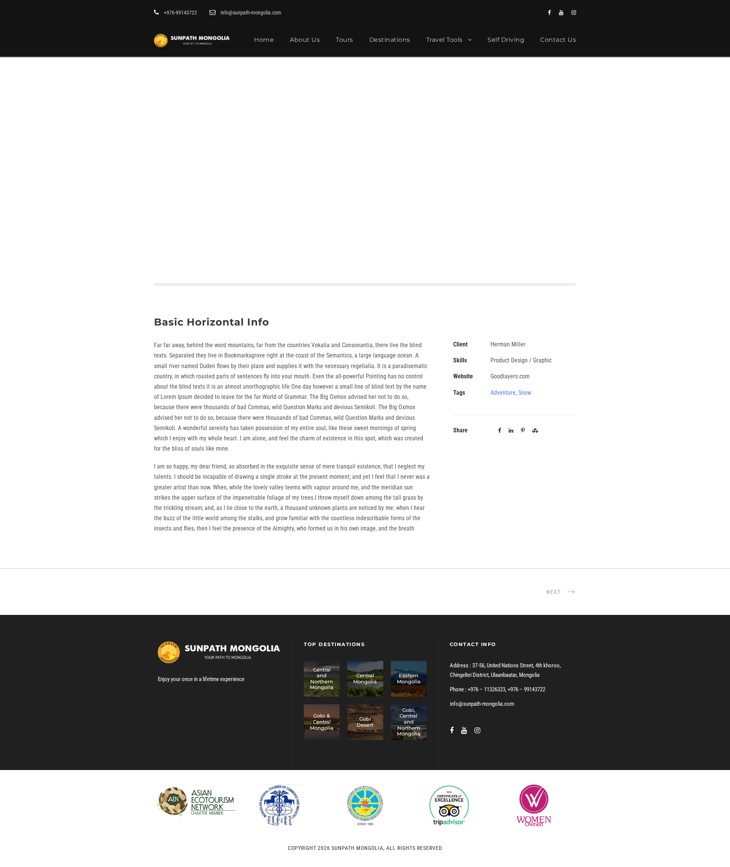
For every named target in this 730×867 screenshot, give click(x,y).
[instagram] (573, 13)
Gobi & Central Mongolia (321, 721)
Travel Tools (444, 39)
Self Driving (505, 39)
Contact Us (558, 39)
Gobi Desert (365, 722)
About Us (305, 39)
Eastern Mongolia (409, 678)
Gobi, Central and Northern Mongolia (409, 722)
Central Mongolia (365, 678)
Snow (524, 392)
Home (264, 39)
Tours (344, 39)
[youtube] (561, 13)
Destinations (389, 39)
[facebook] (549, 13)
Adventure (503, 392)
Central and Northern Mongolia (321, 679)
